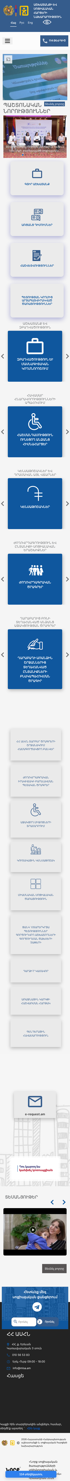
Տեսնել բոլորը (54, 104)
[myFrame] (30, 1435)
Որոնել (49, 1355)
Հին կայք (33, 1462)
